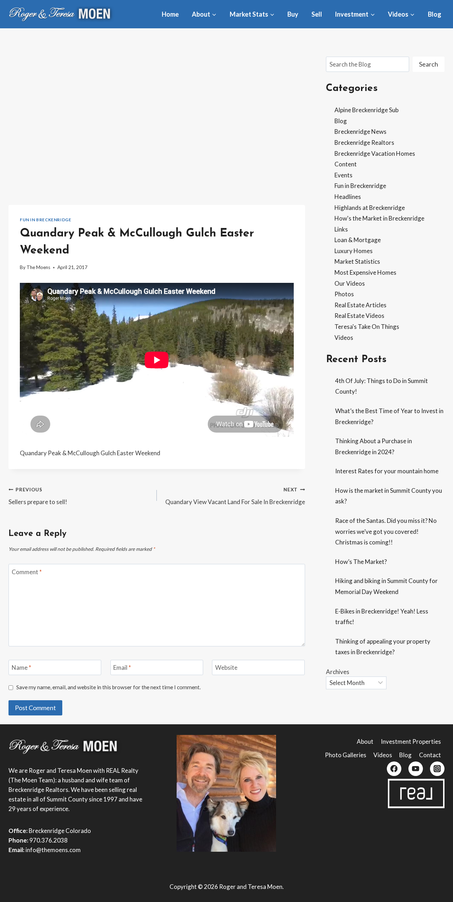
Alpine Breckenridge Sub (366, 110)
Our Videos (349, 283)
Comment (27, 571)
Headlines (347, 196)
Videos (343, 337)
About (365, 741)
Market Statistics (357, 261)
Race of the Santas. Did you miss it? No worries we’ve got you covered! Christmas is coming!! (386, 531)
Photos (344, 294)
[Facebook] (394, 768)
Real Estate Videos (359, 315)
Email (122, 667)
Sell (316, 14)
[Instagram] (437, 768)
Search (428, 64)
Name (21, 667)
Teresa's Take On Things (366, 326)
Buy (292, 14)
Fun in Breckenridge (45, 219)
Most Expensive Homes (365, 272)
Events (343, 175)
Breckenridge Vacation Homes (374, 153)
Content (345, 164)
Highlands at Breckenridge (369, 207)
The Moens (38, 267)
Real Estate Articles (360, 305)
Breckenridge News (360, 131)
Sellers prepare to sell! (37, 496)
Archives (337, 671)
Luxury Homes (353, 251)
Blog (434, 14)
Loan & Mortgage (357, 240)
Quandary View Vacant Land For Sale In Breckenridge (235, 496)
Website (226, 667)
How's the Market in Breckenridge (379, 218)
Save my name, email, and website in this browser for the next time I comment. (108, 687)
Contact (430, 755)
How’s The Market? (361, 561)
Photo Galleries (345, 755)
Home (170, 14)
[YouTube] (415, 768)
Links (341, 229)
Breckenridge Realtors (364, 142)
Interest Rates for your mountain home (386, 471)
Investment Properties (411, 741)
